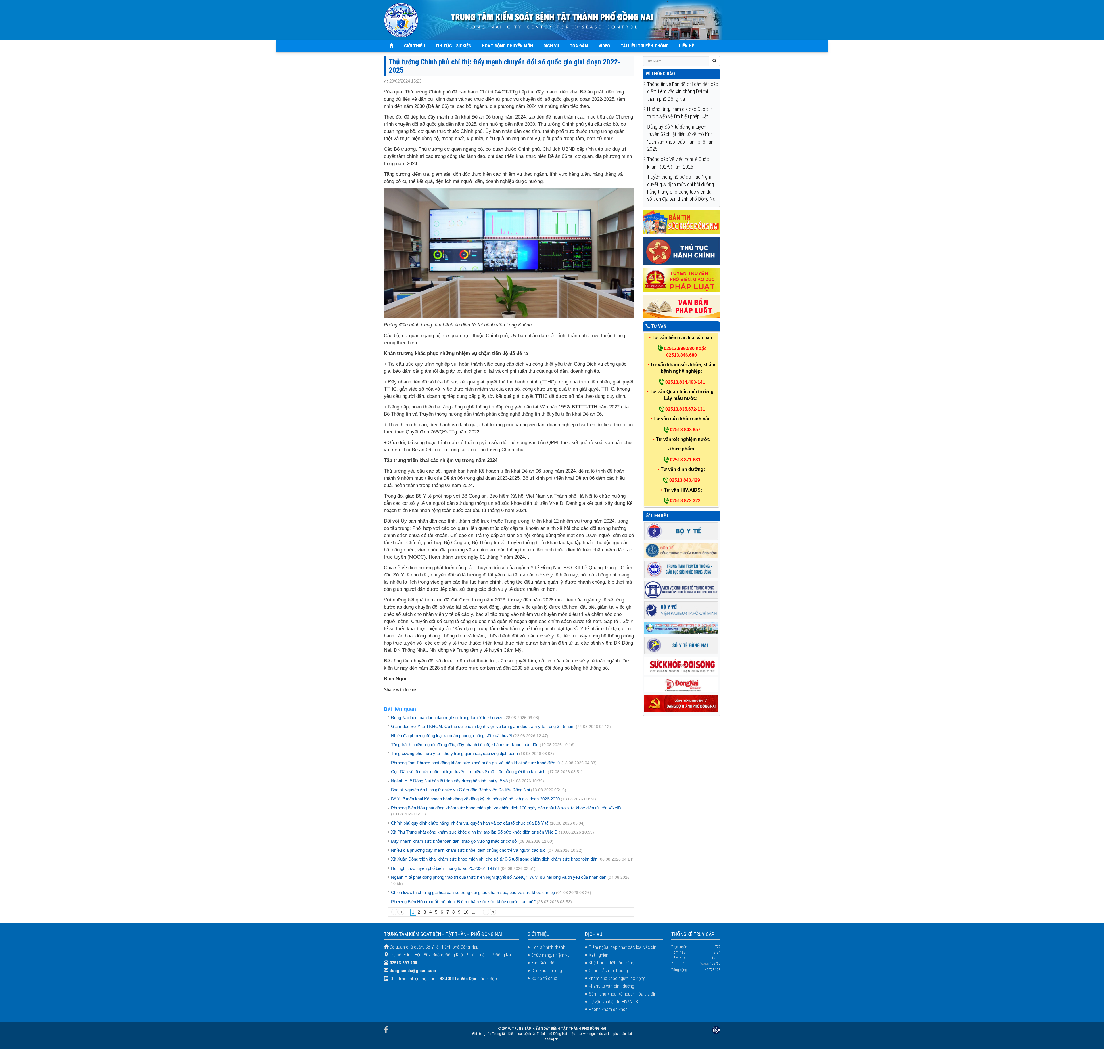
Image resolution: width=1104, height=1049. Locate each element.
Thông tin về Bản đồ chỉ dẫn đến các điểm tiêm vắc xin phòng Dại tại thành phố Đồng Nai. (682, 91)
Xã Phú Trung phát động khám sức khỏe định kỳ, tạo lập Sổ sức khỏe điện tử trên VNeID (474, 832)
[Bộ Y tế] (681, 530)
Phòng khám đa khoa (608, 1009)
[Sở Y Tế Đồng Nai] (681, 645)
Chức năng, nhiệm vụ (550, 955)
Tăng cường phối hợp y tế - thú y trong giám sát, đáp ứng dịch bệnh (454, 753)
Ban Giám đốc (544, 963)
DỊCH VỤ (551, 46)
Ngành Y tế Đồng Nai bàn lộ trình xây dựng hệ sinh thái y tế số (449, 780)
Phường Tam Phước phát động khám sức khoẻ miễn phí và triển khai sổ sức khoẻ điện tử (475, 762)
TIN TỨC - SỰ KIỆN (453, 46)
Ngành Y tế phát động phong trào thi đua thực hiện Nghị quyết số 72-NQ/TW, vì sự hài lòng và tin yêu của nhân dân (498, 877)
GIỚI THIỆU (414, 46)
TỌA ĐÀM (579, 46)
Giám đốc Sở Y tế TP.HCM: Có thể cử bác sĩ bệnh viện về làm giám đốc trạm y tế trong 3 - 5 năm (483, 726)
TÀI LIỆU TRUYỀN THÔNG (644, 46)
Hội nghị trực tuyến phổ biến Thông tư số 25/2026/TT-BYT (445, 868)
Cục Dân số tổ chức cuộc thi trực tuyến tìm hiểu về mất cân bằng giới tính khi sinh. (469, 771)
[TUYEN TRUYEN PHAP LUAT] (681, 280)
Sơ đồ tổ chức (544, 978)
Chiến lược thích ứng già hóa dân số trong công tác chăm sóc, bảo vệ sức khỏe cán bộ (473, 892)
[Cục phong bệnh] (681, 549)
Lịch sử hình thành (548, 947)
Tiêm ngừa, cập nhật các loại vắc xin (622, 947)
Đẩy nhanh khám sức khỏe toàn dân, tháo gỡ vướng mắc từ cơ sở (454, 841)
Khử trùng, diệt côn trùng (611, 963)
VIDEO (604, 46)
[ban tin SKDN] (681, 222)
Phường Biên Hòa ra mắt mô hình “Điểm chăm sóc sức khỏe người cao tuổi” (463, 901)
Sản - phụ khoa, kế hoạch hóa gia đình (624, 994)
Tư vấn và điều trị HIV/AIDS (613, 1001)
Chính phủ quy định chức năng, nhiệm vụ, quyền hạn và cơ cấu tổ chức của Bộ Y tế (470, 823)
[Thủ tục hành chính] (681, 251)
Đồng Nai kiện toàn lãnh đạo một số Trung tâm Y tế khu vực (447, 717)
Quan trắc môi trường (608, 970)
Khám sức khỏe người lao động (617, 978)
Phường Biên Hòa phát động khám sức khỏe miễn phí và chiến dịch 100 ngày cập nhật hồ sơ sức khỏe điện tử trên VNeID (506, 807)
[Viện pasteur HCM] (681, 609)
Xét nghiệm (599, 955)
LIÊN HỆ (686, 46)
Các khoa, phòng (546, 970)
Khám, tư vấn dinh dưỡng (611, 986)
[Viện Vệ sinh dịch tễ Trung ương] (681, 589)
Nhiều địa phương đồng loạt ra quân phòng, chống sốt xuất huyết (451, 735)
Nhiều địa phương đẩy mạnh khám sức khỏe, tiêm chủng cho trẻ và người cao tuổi (468, 850)
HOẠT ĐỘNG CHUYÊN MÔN (507, 46)
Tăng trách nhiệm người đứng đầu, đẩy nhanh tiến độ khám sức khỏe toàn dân (464, 744)
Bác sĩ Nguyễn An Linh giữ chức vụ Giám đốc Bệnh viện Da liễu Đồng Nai (460, 789)
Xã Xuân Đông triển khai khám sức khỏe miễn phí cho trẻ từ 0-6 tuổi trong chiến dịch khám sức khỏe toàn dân (494, 859)
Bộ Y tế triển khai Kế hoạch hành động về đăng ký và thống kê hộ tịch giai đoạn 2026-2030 (475, 798)
